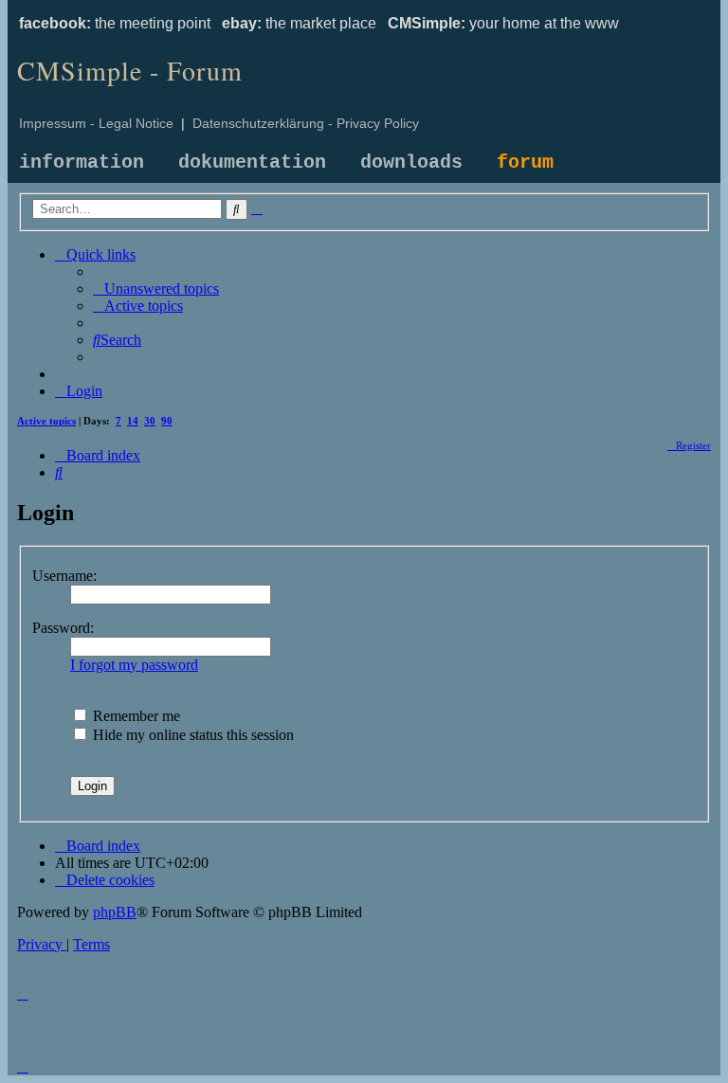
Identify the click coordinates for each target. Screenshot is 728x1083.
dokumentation (252, 162)
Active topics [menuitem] (46, 420)
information (81, 162)
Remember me (134, 716)
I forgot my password (134, 665)
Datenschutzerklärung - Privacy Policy (305, 123)
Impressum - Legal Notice (96, 123)
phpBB (114, 912)
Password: (63, 628)
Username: (64, 576)
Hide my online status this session (191, 735)
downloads (411, 162)
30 (149, 420)
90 (167, 420)
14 (132, 420)
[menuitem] (156, 288)
